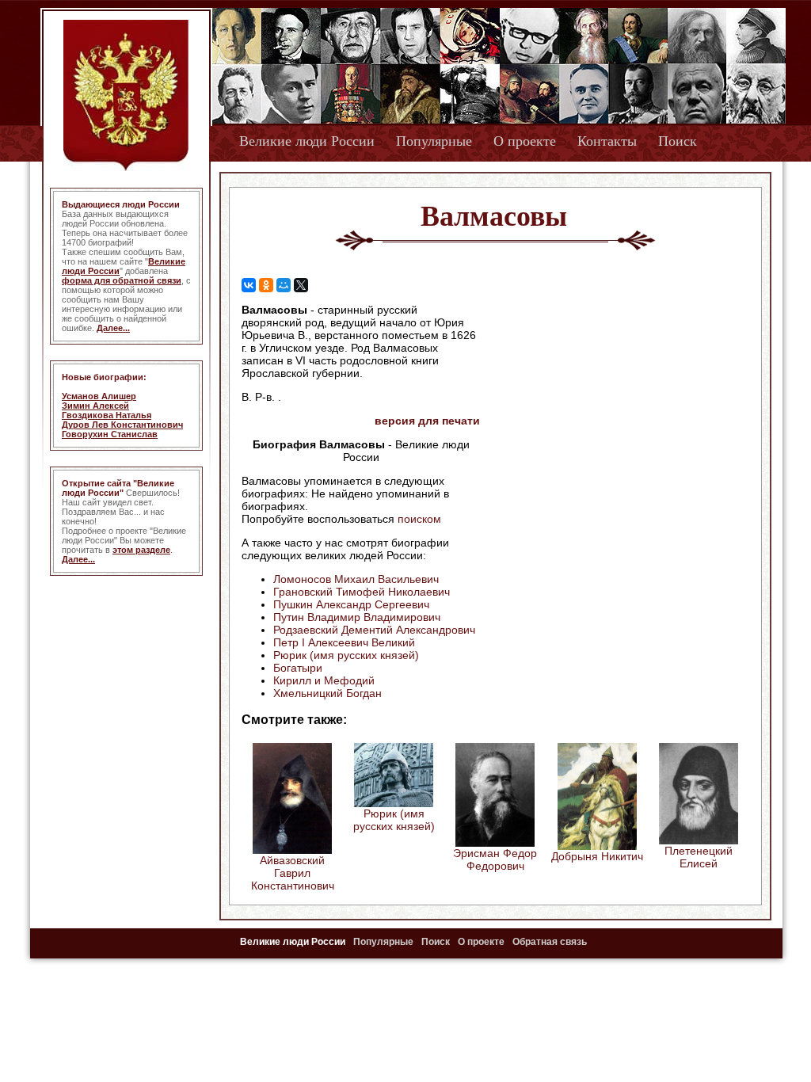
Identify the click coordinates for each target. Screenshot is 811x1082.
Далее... (113, 328)
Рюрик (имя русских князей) (346, 655)
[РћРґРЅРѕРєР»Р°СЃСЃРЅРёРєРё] (266, 285)
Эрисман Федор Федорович (495, 859)
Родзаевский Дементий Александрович (374, 629)
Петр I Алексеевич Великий (344, 642)
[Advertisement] (615, 405)
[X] (301, 285)
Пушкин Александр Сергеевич (351, 604)
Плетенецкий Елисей (698, 857)
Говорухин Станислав (110, 434)
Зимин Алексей (95, 405)
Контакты (607, 141)
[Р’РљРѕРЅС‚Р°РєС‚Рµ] (249, 285)
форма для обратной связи (121, 280)
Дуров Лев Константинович (122, 424)
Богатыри (297, 667)
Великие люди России (307, 141)
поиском (419, 518)
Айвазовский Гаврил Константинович (292, 873)
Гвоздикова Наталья (106, 415)
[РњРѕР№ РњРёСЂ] (283, 285)
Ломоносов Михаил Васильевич (356, 579)
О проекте (524, 141)
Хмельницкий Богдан (327, 693)
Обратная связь (549, 941)
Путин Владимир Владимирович (356, 617)
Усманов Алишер (99, 396)
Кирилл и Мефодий (324, 680)
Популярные (434, 141)
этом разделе (141, 549)
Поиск (677, 141)
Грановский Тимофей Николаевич (361, 591)
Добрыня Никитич (597, 856)
